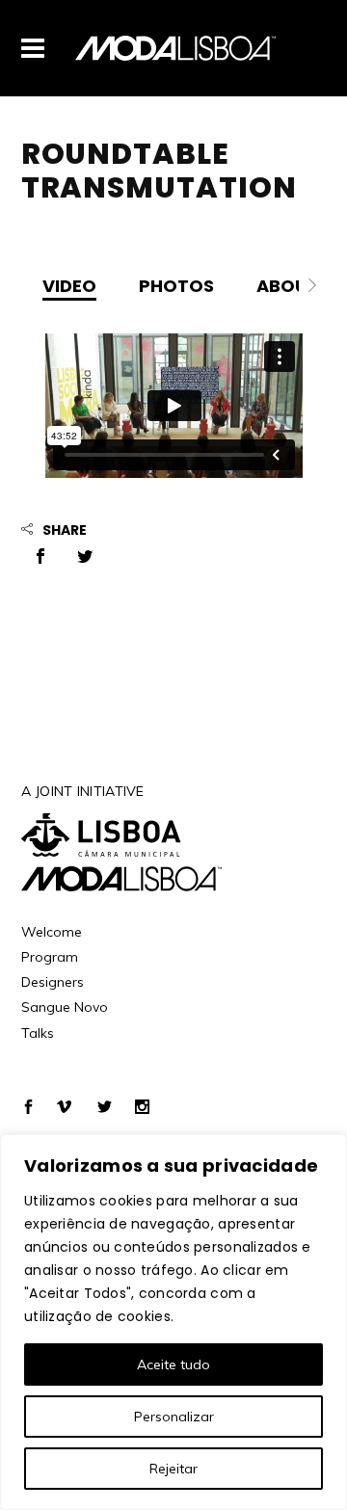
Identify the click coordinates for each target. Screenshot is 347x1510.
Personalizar (174, 1416)
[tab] (69, 285)
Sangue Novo (64, 1007)
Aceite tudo (173, 1364)
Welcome (51, 931)
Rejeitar (173, 1468)
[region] (173, 1322)
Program (49, 957)
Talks (37, 1033)
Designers (52, 982)
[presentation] (69, 285)
